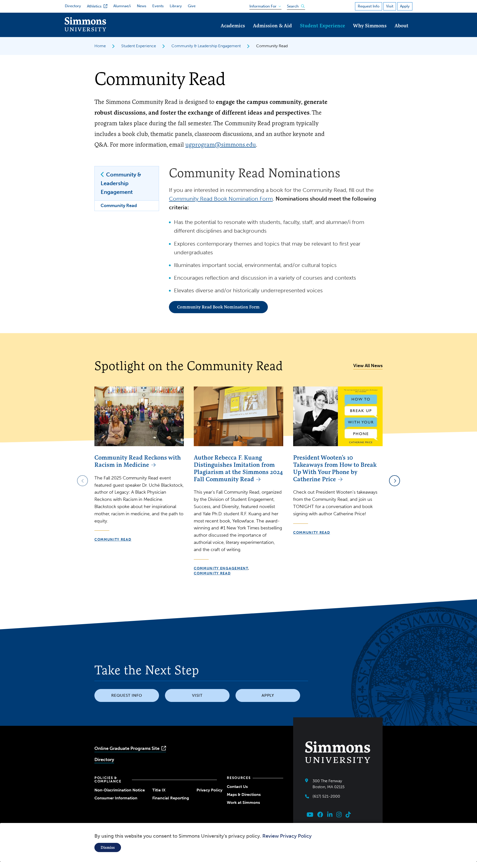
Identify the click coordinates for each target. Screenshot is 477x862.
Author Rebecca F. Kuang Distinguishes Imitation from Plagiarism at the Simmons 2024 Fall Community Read (238, 468)
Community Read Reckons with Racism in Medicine (137, 461)
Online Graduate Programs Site (126, 748)
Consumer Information (115, 798)
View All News (368, 365)
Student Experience (322, 25)
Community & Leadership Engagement (206, 45)
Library (176, 6)
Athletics (94, 6)
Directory (73, 6)
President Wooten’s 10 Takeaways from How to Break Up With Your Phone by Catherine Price (335, 468)
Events (158, 6)
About (401, 25)
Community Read (119, 205)
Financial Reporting (170, 798)
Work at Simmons (243, 802)
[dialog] (238, 842)
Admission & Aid (272, 25)
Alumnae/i (122, 6)
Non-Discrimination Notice (119, 790)
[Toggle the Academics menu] (233, 32)
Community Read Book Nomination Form (221, 198)
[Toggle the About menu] (401, 32)
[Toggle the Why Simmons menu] (370, 32)
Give (192, 6)
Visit (389, 6)
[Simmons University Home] (85, 30)
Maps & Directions (244, 794)
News (141, 6)
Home (100, 45)
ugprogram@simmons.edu (220, 144)
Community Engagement (221, 568)
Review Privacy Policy (287, 836)
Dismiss (108, 847)
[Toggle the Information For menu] (263, 5)
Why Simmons (370, 25)
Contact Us (237, 786)
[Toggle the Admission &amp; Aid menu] (273, 32)
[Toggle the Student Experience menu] (322, 32)
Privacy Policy (209, 790)
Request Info (368, 6)
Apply (405, 6)
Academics (233, 25)
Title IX (158, 790)
